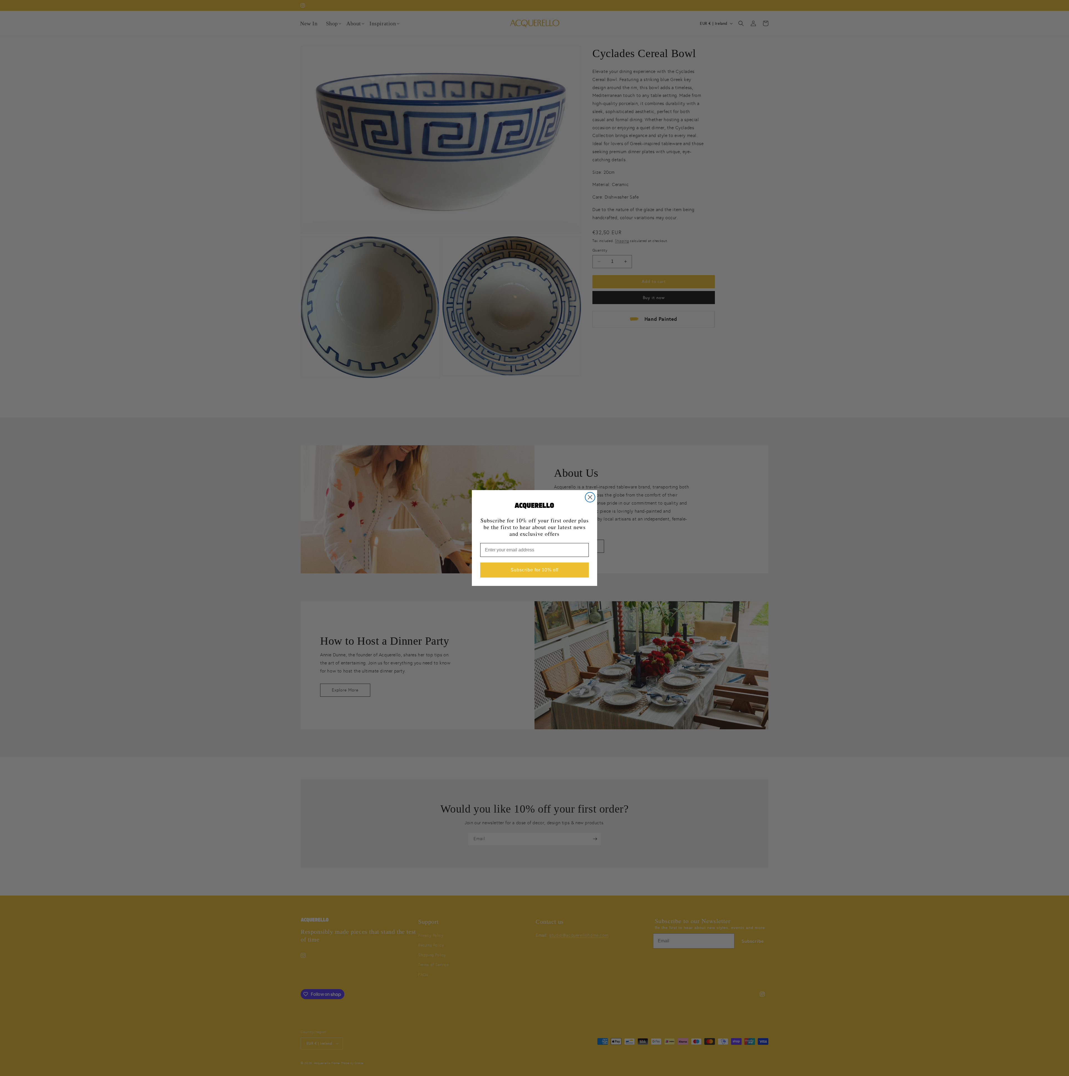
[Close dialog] (590, 497)
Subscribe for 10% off (534, 570)
